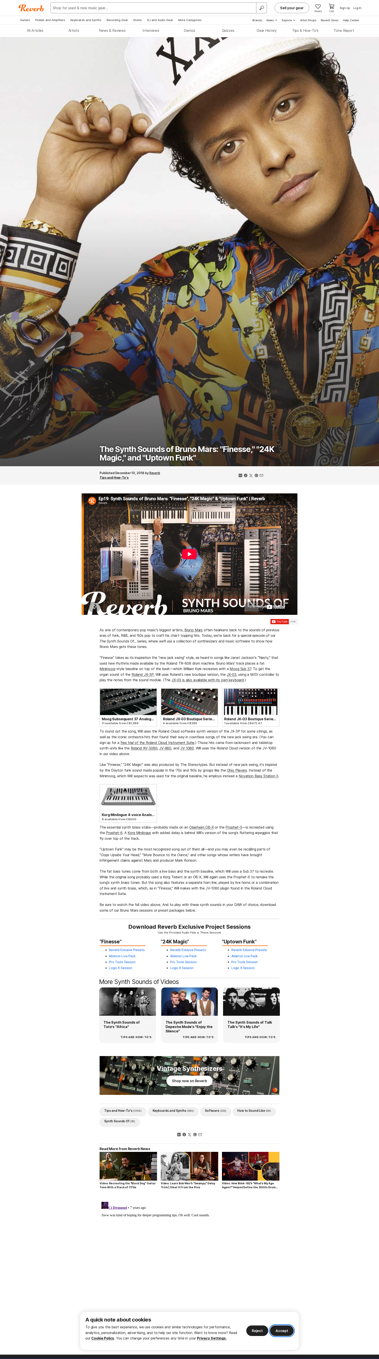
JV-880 (165, 748)
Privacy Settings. (212, 1338)
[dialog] (189, 1330)
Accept (281, 1331)
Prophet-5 (233, 827)
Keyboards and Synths (85, 20)
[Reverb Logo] (31, 8)
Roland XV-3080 (144, 748)
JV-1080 (187, 748)
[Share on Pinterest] (256, 475)
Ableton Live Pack (122, 956)
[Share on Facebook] (245, 475)
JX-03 (231, 674)
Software (215, 1110)
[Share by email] (261, 475)
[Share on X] (251, 475)
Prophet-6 (114, 833)
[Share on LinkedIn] (240, 475)
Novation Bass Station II (258, 776)
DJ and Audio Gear (160, 20)
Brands (257, 20)
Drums (137, 20)
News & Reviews (112, 30)
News (270, 20)
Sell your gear (292, 8)
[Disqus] (189, 1255)
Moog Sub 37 (240, 669)
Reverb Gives (330, 20)
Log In (357, 8)
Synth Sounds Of (119, 1121)
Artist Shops (308, 20)
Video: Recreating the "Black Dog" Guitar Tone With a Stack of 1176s (128, 1185)
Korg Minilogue (139, 833)
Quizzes (228, 30)
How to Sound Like (254, 1110)
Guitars (25, 20)
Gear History (267, 30)
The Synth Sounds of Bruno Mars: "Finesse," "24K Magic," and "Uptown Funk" (187, 453)
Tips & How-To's (305, 30)
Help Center (351, 20)
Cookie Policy (102, 1338)
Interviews (151, 30)
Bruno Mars (193, 630)
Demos (189, 30)
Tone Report (344, 30)
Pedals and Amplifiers (50, 20)
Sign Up (345, 8)
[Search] (261, 8)
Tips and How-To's (114, 477)
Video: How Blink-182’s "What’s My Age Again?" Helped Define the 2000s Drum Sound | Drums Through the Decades (249, 1185)
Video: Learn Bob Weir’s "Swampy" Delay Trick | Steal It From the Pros (188, 1185)
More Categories (190, 20)
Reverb (154, 473)
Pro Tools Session (122, 962)
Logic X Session (120, 968)
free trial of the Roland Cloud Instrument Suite (157, 742)
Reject (257, 1331)
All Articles (35, 30)
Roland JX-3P (143, 674)
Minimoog (107, 669)
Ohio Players (237, 770)
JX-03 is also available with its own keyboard (208, 680)
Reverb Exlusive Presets (127, 950)
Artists (73, 30)
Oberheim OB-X (201, 827)
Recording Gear (117, 20)
